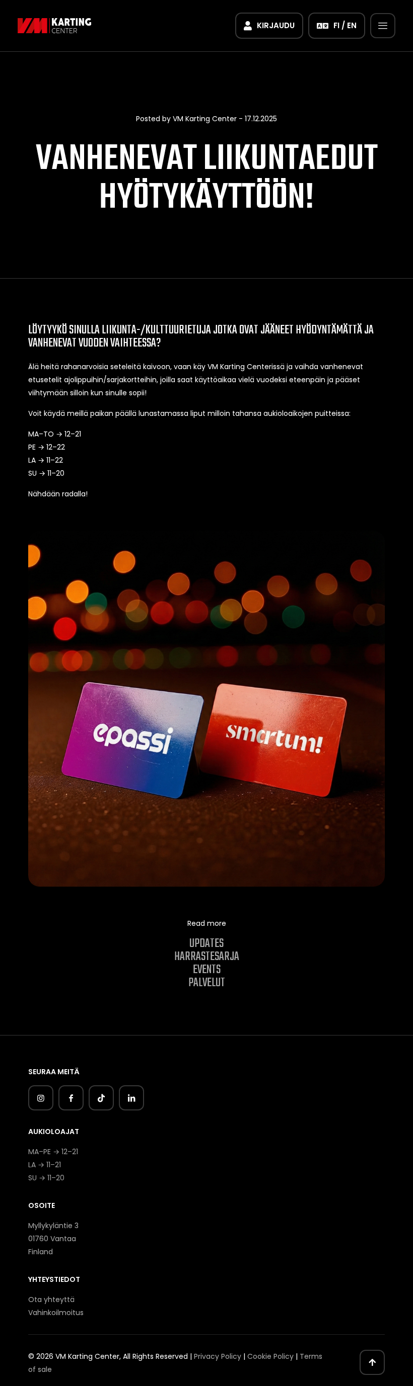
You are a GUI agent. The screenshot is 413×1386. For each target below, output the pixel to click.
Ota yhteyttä (51, 1299)
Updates (206, 943)
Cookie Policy (270, 1356)
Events (207, 970)
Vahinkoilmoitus (56, 1313)
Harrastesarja (206, 956)
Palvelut (206, 983)
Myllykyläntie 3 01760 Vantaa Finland (53, 1239)
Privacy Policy (217, 1356)
